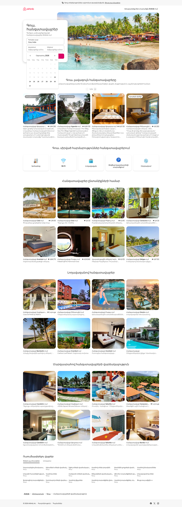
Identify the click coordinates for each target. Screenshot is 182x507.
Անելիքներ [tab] (47, 461)
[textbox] (36, 49)
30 (55, 82)
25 (34, 82)
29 (51, 82)
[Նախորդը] (87, 89)
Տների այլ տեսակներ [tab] (31, 461)
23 (55, 77)
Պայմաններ (57, 503)
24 (30, 82)
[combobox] (45, 42)
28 (46, 82)
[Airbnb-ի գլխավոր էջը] (28, 9)
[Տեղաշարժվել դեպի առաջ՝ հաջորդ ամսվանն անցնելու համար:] (54, 55)
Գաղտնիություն (44, 503)
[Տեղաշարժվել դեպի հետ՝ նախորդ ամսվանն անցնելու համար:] (30, 55)
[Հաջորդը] (95, 89)
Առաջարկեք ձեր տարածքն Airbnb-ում (141, 9)
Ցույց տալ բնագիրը (112, 3)
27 (42, 82)
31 (30, 86)
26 (38, 82)
